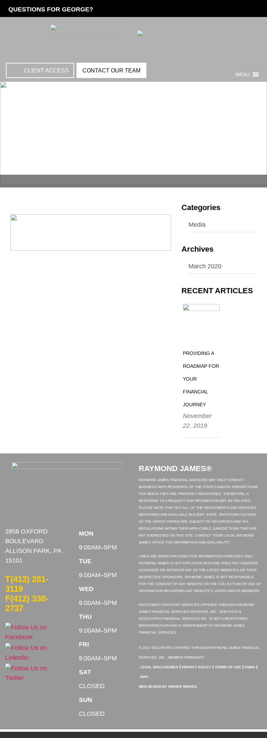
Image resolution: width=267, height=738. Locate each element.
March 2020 (204, 266)
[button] (242, 74)
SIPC (144, 677)
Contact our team (111, 70)
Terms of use (228, 667)
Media (196, 224)
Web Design (150, 686)
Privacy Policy (196, 667)
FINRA (250, 667)
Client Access (46, 70)
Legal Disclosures (159, 667)
